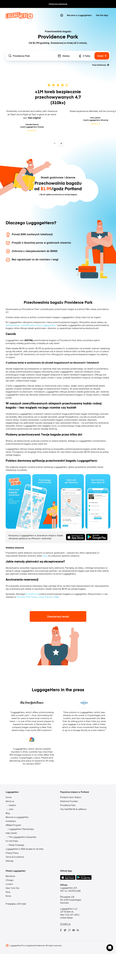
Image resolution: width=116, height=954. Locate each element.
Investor (12, 805)
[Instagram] (69, 930)
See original (34, 117)
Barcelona (10, 876)
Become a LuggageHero (79, 15)
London (9, 884)
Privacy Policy (12, 852)
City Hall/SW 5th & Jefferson (73, 809)
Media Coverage (16, 844)
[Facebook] (61, 930)
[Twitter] (65, 930)
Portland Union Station (70, 797)
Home (8, 797)
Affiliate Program (13, 825)
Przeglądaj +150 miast (16, 903)
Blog (8, 813)
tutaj (45, 555)
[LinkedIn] (78, 930)
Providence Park (67, 805)
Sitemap (9, 860)
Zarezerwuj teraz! (58, 616)
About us (10, 801)
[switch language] (62, 15)
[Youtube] (73, 930)
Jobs (11, 809)
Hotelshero (11, 821)
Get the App (102, 15)
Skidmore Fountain (69, 801)
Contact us (65, 923)
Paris (8, 892)
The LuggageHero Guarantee (22, 837)
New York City (12, 888)
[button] (109, 947)
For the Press (12, 841)
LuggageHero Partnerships (21, 829)
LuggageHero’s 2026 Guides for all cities (24, 848)
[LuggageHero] (19, 17)
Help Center (11, 833)
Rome (8, 895)
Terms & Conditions (15, 856)
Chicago (10, 880)
